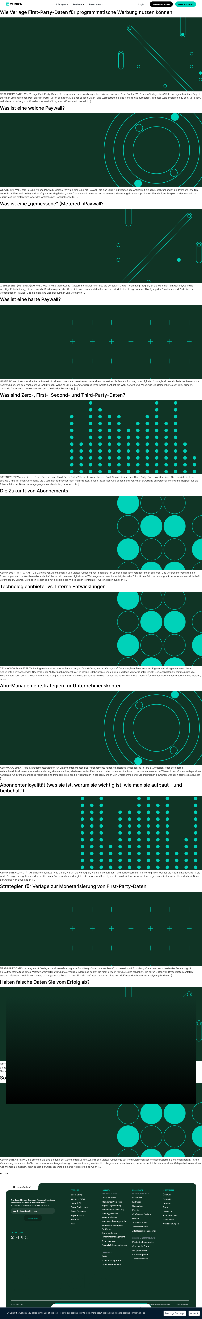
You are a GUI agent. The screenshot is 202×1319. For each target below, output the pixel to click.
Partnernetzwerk (171, 1215)
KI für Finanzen (108, 1240)
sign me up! (33, 1218)
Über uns (167, 1194)
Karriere (167, 1202)
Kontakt (167, 1198)
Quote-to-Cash (109, 1197)
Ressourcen (95, 4)
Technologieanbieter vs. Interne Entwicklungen (53, 586)
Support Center (139, 1250)
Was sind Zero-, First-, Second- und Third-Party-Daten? (62, 395)
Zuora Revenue (78, 1198)
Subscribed (137, 1205)
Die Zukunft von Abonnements (34, 491)
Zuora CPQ (76, 1202)
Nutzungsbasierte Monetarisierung (110, 1215)
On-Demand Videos (141, 1214)
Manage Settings (174, 1313)
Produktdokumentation (143, 1241)
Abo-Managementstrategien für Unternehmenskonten (61, 686)
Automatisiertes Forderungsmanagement (113, 1234)
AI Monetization (139, 1222)
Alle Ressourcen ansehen (144, 1230)
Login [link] (141, 4)
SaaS (104, 1256)
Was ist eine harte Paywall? (30, 299)
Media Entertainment (111, 1264)
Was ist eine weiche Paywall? (32, 108)
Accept (194, 1313)
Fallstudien (137, 1197)
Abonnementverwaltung (113, 1209)
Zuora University (140, 1258)
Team (165, 1206)
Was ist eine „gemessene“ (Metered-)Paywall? (52, 204)
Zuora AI (75, 1219)
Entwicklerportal (140, 1254)
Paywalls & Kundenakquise (114, 1244)
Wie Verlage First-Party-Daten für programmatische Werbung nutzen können (86, 12)
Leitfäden (136, 1201)
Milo (73, 1223)
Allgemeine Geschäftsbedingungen (158, 1304)
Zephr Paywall (77, 1215)
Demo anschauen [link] (185, 4)
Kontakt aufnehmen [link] (161, 4)
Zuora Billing (76, 1194)
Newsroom (168, 1211)
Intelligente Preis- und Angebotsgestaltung (112, 1203)
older (4, 1173)
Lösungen (61, 4)
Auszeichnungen (171, 1223)
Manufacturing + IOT (111, 1260)
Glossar (136, 1218)
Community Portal (140, 1246)
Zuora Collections (79, 1206)
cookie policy (77, 1312)
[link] (14, 4)
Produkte (77, 4)
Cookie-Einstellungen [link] (181, 1304)
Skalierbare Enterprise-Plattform (112, 1227)
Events (135, 1209)
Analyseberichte (140, 1226)
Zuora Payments (78, 1211)
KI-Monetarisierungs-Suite (114, 1221)
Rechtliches (168, 1219)
